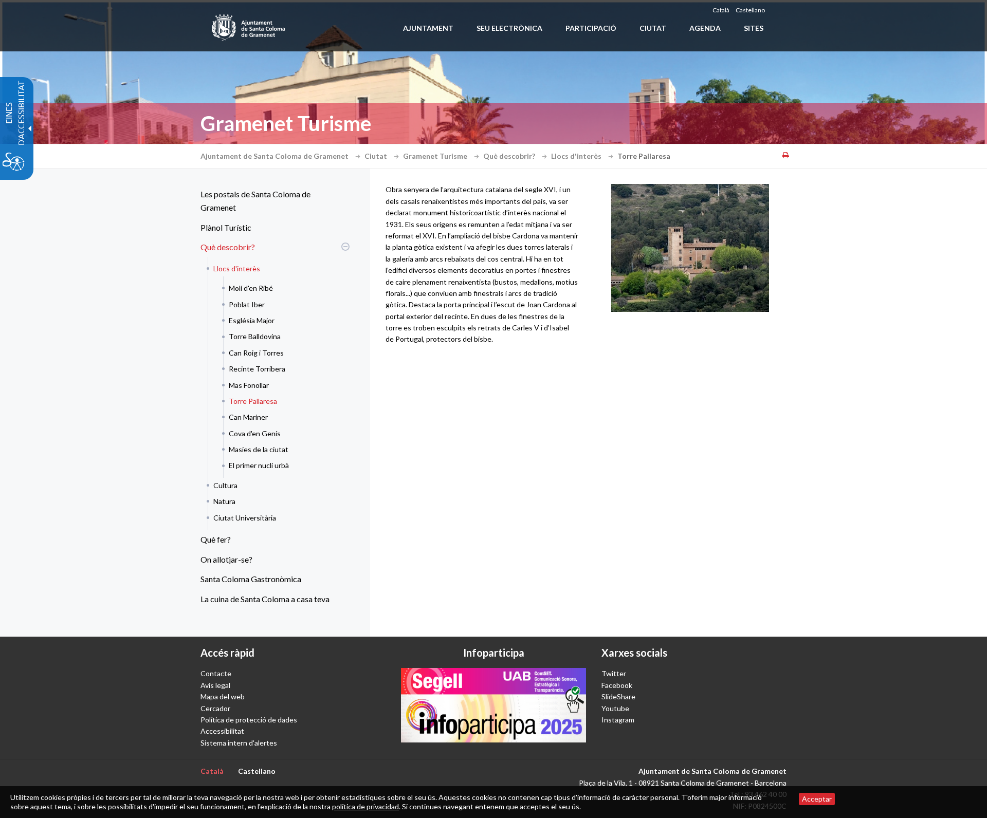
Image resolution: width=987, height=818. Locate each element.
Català (720, 10)
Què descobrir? (510, 156)
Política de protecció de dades (248, 719)
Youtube (615, 708)
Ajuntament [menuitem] (428, 28)
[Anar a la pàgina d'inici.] (249, 25)
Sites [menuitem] (753, 28)
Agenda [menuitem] (705, 28)
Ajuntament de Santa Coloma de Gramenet (275, 156)
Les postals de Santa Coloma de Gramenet (255, 200)
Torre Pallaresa (253, 401)
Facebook (616, 685)
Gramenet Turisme (436, 156)
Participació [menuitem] (590, 28)
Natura (224, 501)
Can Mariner (248, 417)
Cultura (225, 485)
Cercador (215, 708)
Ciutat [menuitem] (652, 28)
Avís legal (215, 685)
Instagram (617, 719)
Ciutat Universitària (244, 517)
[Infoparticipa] (493, 705)
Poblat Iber (247, 304)
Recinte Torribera (257, 368)
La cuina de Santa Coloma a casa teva (265, 599)
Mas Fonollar (249, 385)
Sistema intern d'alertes (238, 742)
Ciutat (376, 156)
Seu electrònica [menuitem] (509, 28)
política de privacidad (365, 806)
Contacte (215, 673)
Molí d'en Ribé (251, 288)
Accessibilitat (222, 731)
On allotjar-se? (226, 559)
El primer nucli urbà (259, 465)
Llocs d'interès (577, 156)
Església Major (252, 320)
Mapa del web (222, 696)
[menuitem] (272, 200)
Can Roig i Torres (256, 352)
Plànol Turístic (225, 227)
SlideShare (618, 696)
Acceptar (817, 798)
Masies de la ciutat (258, 449)
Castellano (750, 10)
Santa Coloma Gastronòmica (250, 579)
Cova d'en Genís (255, 433)
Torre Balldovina (255, 336)
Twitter (613, 673)
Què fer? (215, 539)
